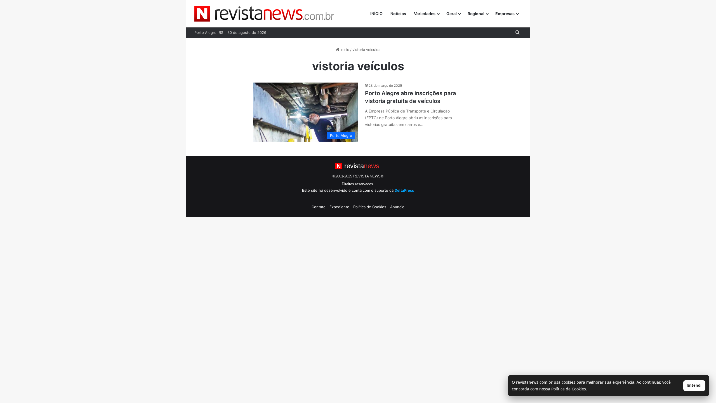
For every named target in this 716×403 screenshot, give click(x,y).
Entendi (694, 385)
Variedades (424, 13)
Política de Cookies (369, 207)
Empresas (505, 13)
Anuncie (397, 207)
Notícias (398, 13)
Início (344, 49)
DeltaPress (404, 190)
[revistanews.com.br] (264, 14)
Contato (319, 207)
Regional (476, 13)
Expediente (339, 207)
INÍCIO (376, 13)
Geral (451, 13)
